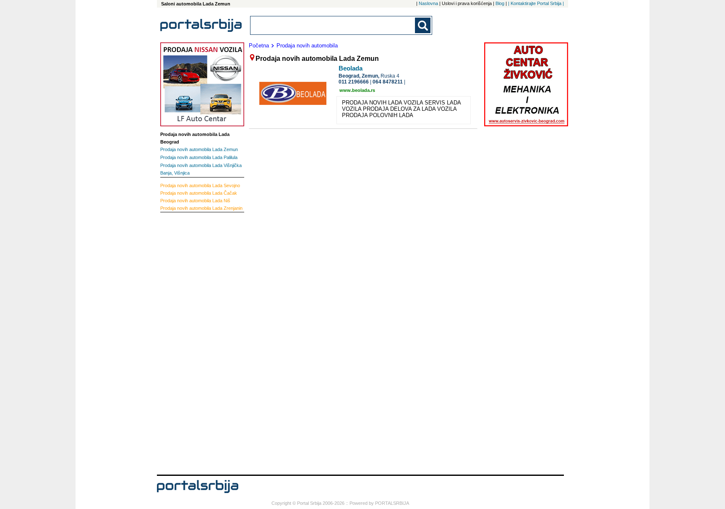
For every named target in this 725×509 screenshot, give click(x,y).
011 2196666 (354, 82)
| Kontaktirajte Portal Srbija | (536, 3)
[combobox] (333, 25)
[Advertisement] (193, 342)
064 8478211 (388, 82)
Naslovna (428, 3)
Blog (500, 3)
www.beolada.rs (357, 90)
